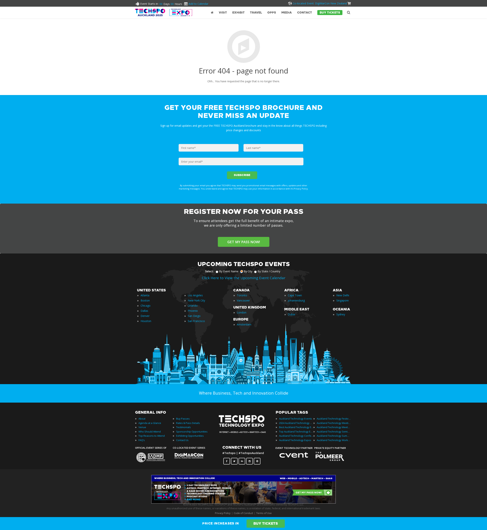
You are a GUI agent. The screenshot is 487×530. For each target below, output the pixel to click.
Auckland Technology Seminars (334, 431)
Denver (145, 316)
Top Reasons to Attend (151, 435)
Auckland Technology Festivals (334, 418)
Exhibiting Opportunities (190, 435)
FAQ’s (141, 440)
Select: (209, 271)
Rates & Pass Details (188, 423)
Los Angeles (195, 295)
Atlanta (145, 295)
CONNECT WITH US (241, 447)
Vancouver (243, 300)
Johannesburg (296, 300)
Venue (142, 427)
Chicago (145, 305)
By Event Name (228, 271)
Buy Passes (183, 418)
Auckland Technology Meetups (334, 427)
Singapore (342, 300)
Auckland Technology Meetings (334, 423)
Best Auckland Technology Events (296, 427)
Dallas (144, 311)
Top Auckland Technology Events (296, 431)
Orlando (193, 305)
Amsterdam (244, 324)
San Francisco (196, 321)
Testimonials (183, 427)
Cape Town (295, 295)
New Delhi (342, 295)
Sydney (340, 314)
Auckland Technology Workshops (334, 440)
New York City (196, 300)
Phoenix (193, 311)
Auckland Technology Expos (295, 440)
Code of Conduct (243, 513)
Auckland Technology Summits (334, 435)
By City (248, 271)
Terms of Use (264, 513)
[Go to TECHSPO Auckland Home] (163, 12)
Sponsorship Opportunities (192, 431)
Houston (146, 321)
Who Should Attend (149, 431)
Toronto (242, 295)
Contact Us (182, 440)
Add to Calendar (198, 4)
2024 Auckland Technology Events (296, 423)
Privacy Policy (223, 513)
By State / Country (269, 271)
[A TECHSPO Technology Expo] (244, 427)
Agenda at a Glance (149, 423)
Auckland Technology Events (295, 418)
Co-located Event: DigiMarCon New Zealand (320, 3)
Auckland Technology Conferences (296, 435)
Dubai (291, 314)
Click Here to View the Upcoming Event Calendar (243, 277)
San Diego (194, 316)
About (141, 418)
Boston (145, 300)
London (241, 312)
